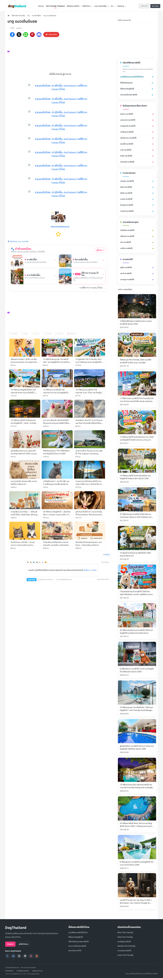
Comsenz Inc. (35, 974)
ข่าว (28, 15)
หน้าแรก (41, 6)
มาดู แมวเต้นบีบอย (49, 15)
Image (34, 562)
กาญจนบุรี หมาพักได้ (127, 126)
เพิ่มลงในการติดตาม (46, 579)
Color (31, 562)
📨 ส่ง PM (47, 333)
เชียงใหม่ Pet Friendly (126, 946)
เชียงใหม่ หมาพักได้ (127, 230)
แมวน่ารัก (25, 241)
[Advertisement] (59, 54)
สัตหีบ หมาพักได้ (126, 193)
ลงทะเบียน (155, 6)
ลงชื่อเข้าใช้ (144, 6)
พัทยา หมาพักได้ (126, 187)
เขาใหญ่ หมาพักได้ (127, 132)
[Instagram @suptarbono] (31, 956)
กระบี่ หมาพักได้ (125, 273)
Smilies (46, 562)
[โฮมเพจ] (8, 15)
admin (19, 28)
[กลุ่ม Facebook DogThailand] (13, 956)
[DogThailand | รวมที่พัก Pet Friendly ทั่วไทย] (17, 5)
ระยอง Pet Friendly (125, 955)
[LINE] (25, 34)
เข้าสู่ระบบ (87, 570)
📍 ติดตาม (59, 333)
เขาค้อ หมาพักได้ (126, 248)
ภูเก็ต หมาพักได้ (126, 267)
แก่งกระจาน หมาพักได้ (128, 138)
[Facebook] (12, 34)
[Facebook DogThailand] (7, 956)
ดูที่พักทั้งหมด (23, 944)
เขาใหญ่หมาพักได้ (124, 941)
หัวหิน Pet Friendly (125, 937)
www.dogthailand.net (60, 226)
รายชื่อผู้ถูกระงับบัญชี (22, 971)
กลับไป (107, 554)
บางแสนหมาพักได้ (124, 950)
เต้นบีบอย (13, 241)
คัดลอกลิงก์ (53, 34)
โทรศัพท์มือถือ (9, 971)
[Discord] (39, 34)
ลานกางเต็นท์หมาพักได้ (128, 94)
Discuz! (15, 974)
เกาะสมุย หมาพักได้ (127, 279)
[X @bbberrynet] (19, 956)
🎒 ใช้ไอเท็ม (71, 333)
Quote (40, 562)
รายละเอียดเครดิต (103, 579)
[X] (19, 34)
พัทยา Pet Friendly (125, 932)
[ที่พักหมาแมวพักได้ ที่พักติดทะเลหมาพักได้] (154, 19)
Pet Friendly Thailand (55, 6)
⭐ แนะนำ (35, 333)
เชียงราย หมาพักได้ (127, 236)
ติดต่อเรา (10, 944)
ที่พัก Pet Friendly (18, 15)
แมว (19, 241)
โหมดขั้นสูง (105, 562)
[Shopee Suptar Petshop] (36, 956)
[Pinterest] (32, 34)
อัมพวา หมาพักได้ (126, 114)
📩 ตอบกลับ (13, 333)
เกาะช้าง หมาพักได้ (127, 211)
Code (43, 562)
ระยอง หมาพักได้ (126, 199)
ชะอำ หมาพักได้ (125, 150)
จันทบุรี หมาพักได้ (126, 205)
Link (37, 562)
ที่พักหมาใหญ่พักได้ (127, 88)
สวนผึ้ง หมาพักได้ (126, 144)
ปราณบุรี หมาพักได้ (127, 162)
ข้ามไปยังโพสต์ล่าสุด (65, 579)
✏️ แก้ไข (24, 333)
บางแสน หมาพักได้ (127, 181)
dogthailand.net (37, 971)
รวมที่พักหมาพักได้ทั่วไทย (78, 932)
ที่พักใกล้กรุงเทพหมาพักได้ (78, 941)
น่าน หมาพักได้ (125, 242)
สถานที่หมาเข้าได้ (74, 950)
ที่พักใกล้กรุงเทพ (126, 82)
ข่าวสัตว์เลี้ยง (36, 15)
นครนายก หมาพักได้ (127, 120)
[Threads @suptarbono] (25, 956)
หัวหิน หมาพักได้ (126, 156)
